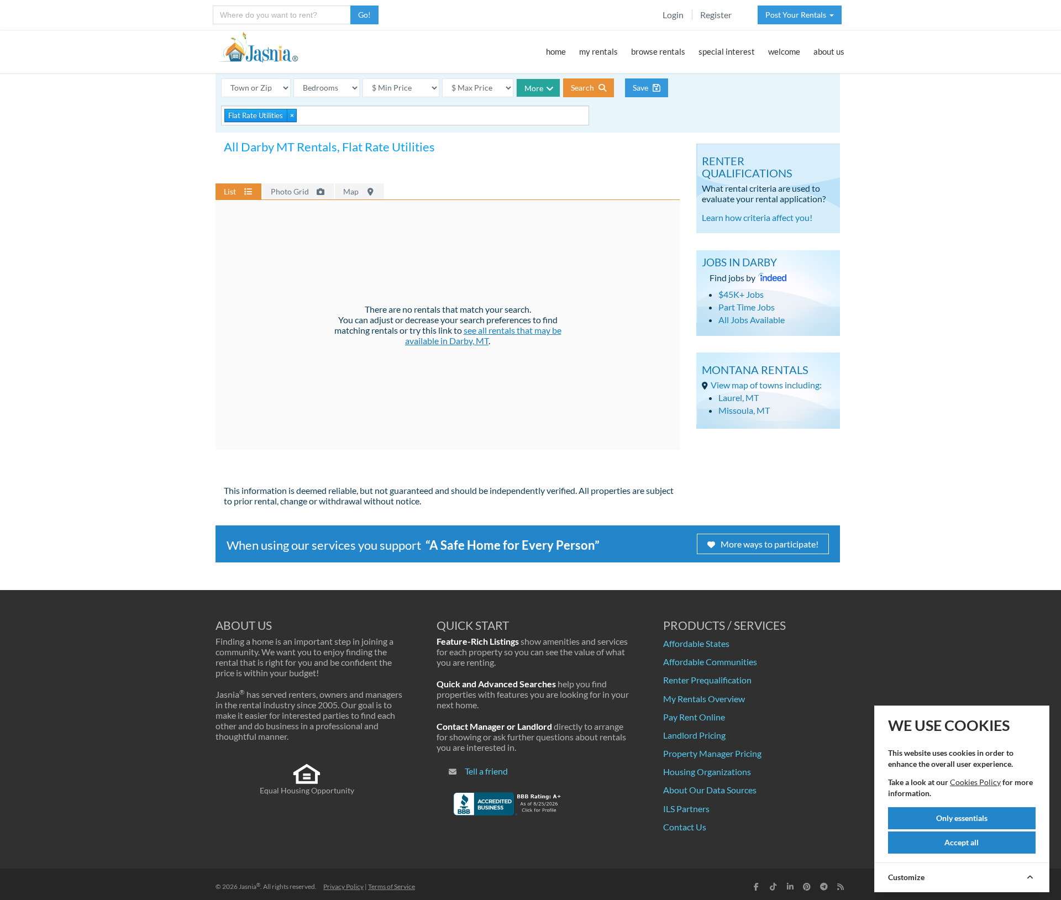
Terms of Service (391, 886)
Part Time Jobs (746, 307)
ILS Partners (686, 808)
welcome (784, 51)
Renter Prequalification (707, 680)
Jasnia (249, 886)
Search (583, 87)
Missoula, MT (744, 410)
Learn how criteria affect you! (757, 217)
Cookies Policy (975, 782)
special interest (726, 51)
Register (716, 14)
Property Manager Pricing (712, 753)
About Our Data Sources (710, 790)
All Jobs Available (751, 319)
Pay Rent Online (694, 717)
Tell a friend (486, 771)
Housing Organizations (707, 771)
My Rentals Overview (704, 698)
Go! (364, 14)
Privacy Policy (343, 886)
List (231, 191)
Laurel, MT (738, 397)
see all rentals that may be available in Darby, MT (483, 335)
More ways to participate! (769, 544)
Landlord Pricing (694, 735)
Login (673, 14)
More (533, 88)
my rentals (598, 51)
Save (641, 87)
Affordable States (696, 643)
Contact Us (684, 827)
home (556, 51)
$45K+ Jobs (741, 294)
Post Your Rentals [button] (797, 14)
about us (828, 51)
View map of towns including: (766, 385)
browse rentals (658, 51)
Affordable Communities (710, 661)
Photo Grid (291, 191)
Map (351, 191)
